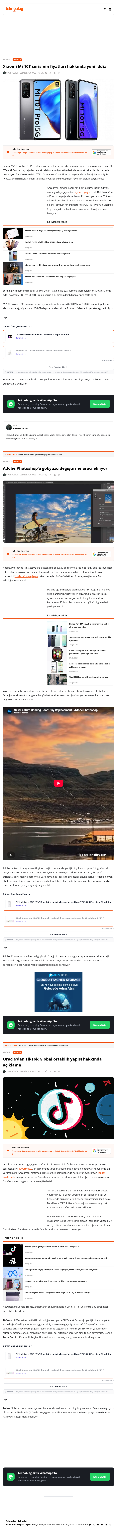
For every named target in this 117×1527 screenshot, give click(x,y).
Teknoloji (17, 60)
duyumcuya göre (83, 192)
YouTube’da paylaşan (26, 576)
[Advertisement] (58, 1444)
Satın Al (19, 338)
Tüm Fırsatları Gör (57, 367)
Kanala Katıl (99, 403)
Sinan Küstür (12, 73)
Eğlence (16, 1504)
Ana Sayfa (6, 60)
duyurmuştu (25, 1168)
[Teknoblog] (14, 9)
